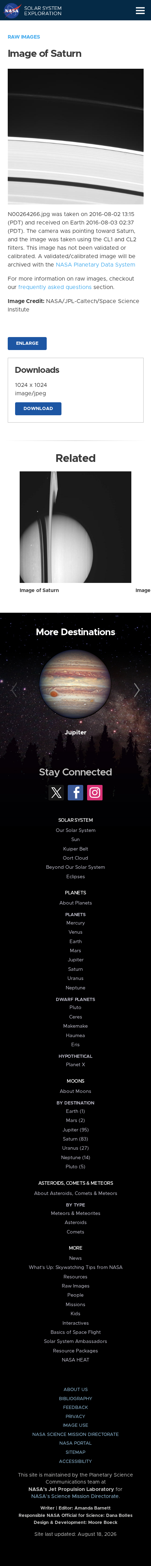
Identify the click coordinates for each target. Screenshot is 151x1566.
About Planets (75, 903)
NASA (9, 10)
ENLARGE (27, 343)
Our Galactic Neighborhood (39, 27)
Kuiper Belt (75, 849)
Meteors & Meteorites (75, 1213)
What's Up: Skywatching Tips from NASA (76, 1267)
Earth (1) (75, 1111)
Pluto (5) (75, 1166)
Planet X (75, 1064)
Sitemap (75, 1452)
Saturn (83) (75, 1139)
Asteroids (76, 1222)
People (75, 1295)
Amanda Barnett (92, 1508)
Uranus (75, 978)
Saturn (75, 969)
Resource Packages (75, 1351)
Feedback (75, 1407)
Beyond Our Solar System (75, 867)
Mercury (75, 923)
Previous (15, 691)
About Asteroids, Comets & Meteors (75, 1193)
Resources (75, 1277)
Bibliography (75, 1399)
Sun (75, 839)
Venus (75, 932)
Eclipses (75, 876)
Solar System (75, 820)
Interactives (76, 1323)
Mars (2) (75, 1120)
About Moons (75, 1091)
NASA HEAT (76, 1360)
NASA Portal (75, 1443)
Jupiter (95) (76, 1130)
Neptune (75, 988)
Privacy (75, 1416)
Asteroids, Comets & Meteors (75, 1183)
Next (136, 691)
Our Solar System (76, 830)
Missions (75, 1304)
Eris (75, 1044)
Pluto (75, 1007)
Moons (75, 1081)
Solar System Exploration (39, 10)
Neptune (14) (75, 1157)
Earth (76, 941)
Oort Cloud (75, 858)
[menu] (140, 11)
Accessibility (75, 1461)
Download (38, 408)
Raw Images (24, 37)
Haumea (75, 1035)
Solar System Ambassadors (75, 1341)
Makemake (75, 1026)
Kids (75, 1313)
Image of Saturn (39, 590)
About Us (76, 1389)
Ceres (75, 1017)
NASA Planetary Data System (95, 265)
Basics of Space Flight (76, 1332)
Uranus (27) (75, 1148)
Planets (75, 892)
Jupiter (75, 733)
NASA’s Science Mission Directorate (75, 1496)
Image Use (75, 1425)
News (75, 1258)
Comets (75, 1232)
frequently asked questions (55, 287)
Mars (75, 950)
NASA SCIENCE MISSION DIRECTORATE (75, 1434)
